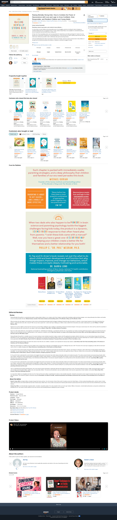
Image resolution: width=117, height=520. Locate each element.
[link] (33, 82)
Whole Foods (49, 5)
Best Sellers (29, 5)
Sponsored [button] (11, 474)
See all (27, 54)
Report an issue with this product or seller (43, 44)
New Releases (36, 5)
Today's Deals (56, 5)
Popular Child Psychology (45, 156)
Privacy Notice (48, 516)
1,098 (99, 153)
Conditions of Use (41, 516)
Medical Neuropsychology (18, 410)
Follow (24, 58)
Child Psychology (36, 11)
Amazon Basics (22, 5)
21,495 (47, 153)
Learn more (69, 68)
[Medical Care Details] (17, 5)
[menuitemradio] (104, 448)
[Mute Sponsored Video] (39, 489)
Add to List (91, 51)
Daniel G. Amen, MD (37, 21)
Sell (71, 5)
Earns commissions (23, 424)
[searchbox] (49, 2)
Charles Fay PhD (50, 21)
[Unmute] (106, 449)
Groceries (42, 5)
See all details (35, 55)
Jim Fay (60, 21)
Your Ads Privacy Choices (73, 516)
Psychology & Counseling (27, 11)
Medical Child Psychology (18, 409)
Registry (80, 5)
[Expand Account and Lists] (103, 2)
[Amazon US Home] (45, 512)
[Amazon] (5, 2)
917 (21, 153)
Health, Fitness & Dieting (16, 11)
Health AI (8, 5)
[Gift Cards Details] (69, 5)
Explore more (81, 59)
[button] (3, 5)
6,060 (60, 153)
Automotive (105, 5)
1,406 (34, 153)
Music (84, 5)
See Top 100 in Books (31, 407)
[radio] (92, 16)
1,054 (86, 153)
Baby (111, 5)
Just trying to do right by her (19, 425)
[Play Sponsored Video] (58, 484)
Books (61, 5)
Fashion (75, 5)
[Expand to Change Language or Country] (93, 2)
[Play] (10, 449)
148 (73, 153)
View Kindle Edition (37, 71)
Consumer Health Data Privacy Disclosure (60, 516)
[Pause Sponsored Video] (39, 487)
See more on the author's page (29, 466)
